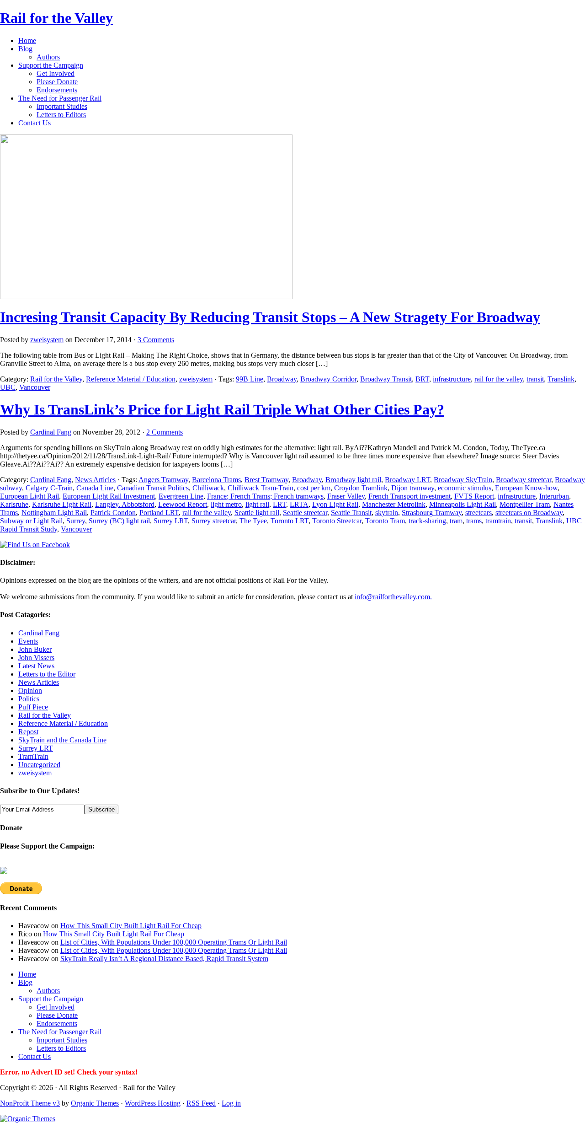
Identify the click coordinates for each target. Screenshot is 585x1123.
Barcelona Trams (216, 480)
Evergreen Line (181, 496)
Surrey (75, 521)
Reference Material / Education (131, 379)
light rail (257, 504)
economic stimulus (464, 488)
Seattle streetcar (305, 512)
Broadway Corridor (328, 379)
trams (474, 521)
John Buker (35, 649)
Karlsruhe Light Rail (61, 504)
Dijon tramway (412, 488)
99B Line (249, 379)
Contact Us (34, 123)
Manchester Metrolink (393, 504)
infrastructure (452, 379)
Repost (28, 732)
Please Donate (57, 82)
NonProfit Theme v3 (30, 1103)
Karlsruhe (14, 504)
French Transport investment (409, 496)
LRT (279, 504)
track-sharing (427, 521)
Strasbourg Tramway (432, 512)
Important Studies (62, 106)
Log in (231, 1103)
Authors (48, 57)
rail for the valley (498, 379)
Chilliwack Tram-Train (260, 488)
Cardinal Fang (50, 432)
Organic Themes (95, 1103)
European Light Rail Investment (109, 496)
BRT (422, 379)
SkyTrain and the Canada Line (62, 740)
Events (28, 641)
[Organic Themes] (27, 1119)
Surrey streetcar (213, 521)
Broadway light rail (353, 480)
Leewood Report (182, 504)
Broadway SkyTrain (463, 480)
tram (456, 521)
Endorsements (57, 90)
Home (27, 40)
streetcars (478, 512)
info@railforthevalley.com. (393, 597)
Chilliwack (208, 488)
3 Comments (156, 340)
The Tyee (253, 521)
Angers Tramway (163, 480)
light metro (226, 504)
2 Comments (164, 432)
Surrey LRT (171, 521)
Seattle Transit (351, 512)
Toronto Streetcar (337, 521)
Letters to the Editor (46, 674)
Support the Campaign (50, 65)
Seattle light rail (256, 512)
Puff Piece (33, 707)
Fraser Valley (346, 496)
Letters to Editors (61, 114)
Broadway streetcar (523, 480)
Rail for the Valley (56, 18)
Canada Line (94, 488)
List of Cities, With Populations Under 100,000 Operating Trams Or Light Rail (173, 942)
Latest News (36, 666)
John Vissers (36, 657)
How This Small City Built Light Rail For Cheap (131, 926)
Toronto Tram (385, 521)
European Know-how (526, 488)
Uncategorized (39, 764)
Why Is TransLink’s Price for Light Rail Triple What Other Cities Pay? (222, 409)
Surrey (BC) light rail (119, 521)
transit (535, 379)
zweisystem (47, 340)
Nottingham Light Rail (54, 512)
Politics (28, 699)
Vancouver (34, 387)
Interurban (554, 496)
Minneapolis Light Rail (462, 504)
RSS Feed (201, 1103)
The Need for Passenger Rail (59, 98)
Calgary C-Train (49, 488)
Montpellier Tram (525, 504)
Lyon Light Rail (335, 504)
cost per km (313, 488)
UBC (8, 387)
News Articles (95, 480)
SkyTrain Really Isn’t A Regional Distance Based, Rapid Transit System (164, 958)
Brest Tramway (266, 480)
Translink (561, 379)
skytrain (386, 512)
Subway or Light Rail (31, 521)
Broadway (282, 379)
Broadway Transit (386, 379)
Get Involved (55, 73)
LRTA (299, 504)
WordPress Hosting (153, 1103)
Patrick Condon (113, 512)
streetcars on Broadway (529, 512)
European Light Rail (29, 496)
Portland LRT (159, 512)
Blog (25, 49)
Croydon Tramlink (361, 488)
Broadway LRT (407, 480)
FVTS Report (474, 496)
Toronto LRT (289, 521)
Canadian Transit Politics (153, 488)
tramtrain (498, 521)
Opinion (30, 690)
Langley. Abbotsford (124, 504)
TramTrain (33, 756)
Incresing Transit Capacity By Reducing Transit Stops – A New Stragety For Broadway (270, 317)
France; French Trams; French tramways (265, 496)
